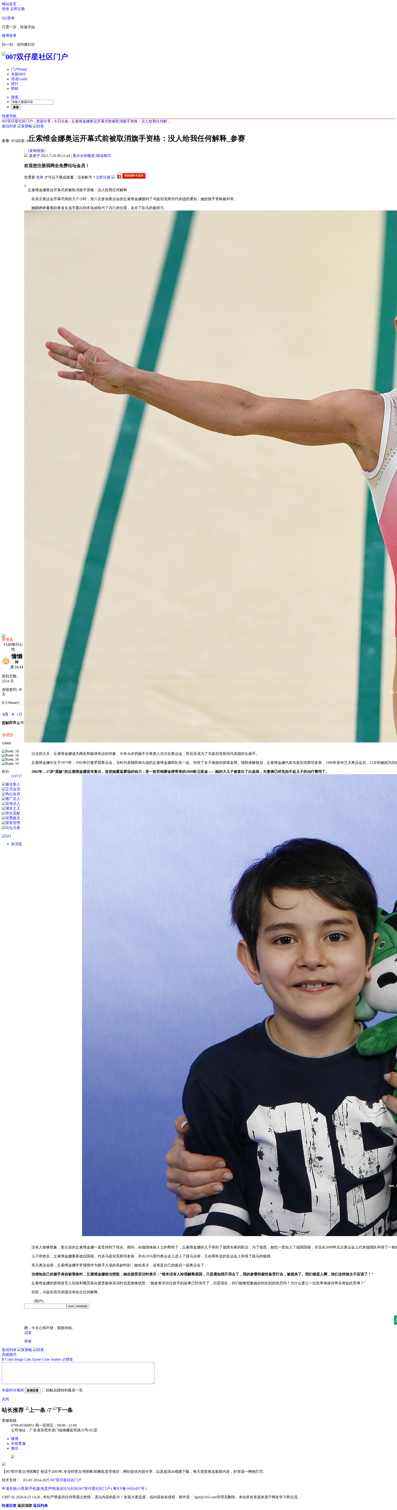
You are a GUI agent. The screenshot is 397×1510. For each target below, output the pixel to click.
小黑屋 (22, 1488)
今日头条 (61, 121)
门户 (19, 69)
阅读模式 (103, 156)
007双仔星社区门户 (17, 121)
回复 (27, 1333)
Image (18, 1359)
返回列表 (9, 126)
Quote (36, 1359)
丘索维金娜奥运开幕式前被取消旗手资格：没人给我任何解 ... (121, 121)
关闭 (5, 1399)
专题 (18, 74)
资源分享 (43, 121)
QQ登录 (8, 18)
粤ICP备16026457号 (129, 1488)
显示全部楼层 (84, 156)
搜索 (14, 97)
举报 (27, 1341)
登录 (5, 9)
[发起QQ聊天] (6, 836)
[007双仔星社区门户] (35, 57)
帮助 (14, 89)
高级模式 (9, 1354)
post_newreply (78, 1306)
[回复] (38, 126)
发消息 (16, 844)
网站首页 (9, 4)
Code (46, 1359)
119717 (16, 776)
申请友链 (9, 1488)
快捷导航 (9, 116)
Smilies (56, 1359)
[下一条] (63, 1410)
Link (27, 1359)
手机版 (34, 1488)
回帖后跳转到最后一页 (64, 1390)
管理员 (7, 640)
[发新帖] (24, 126)
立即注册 (17, 9)
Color (9, 1359)
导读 (19, 79)
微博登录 (9, 35)
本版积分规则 (13, 1390)
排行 (14, 84)
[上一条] (35, 1410)
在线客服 (18, 1443)
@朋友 (67, 1359)
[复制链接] (36, 151)
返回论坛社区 (67, 1488)
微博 (14, 1439)
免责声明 (48, 1488)
